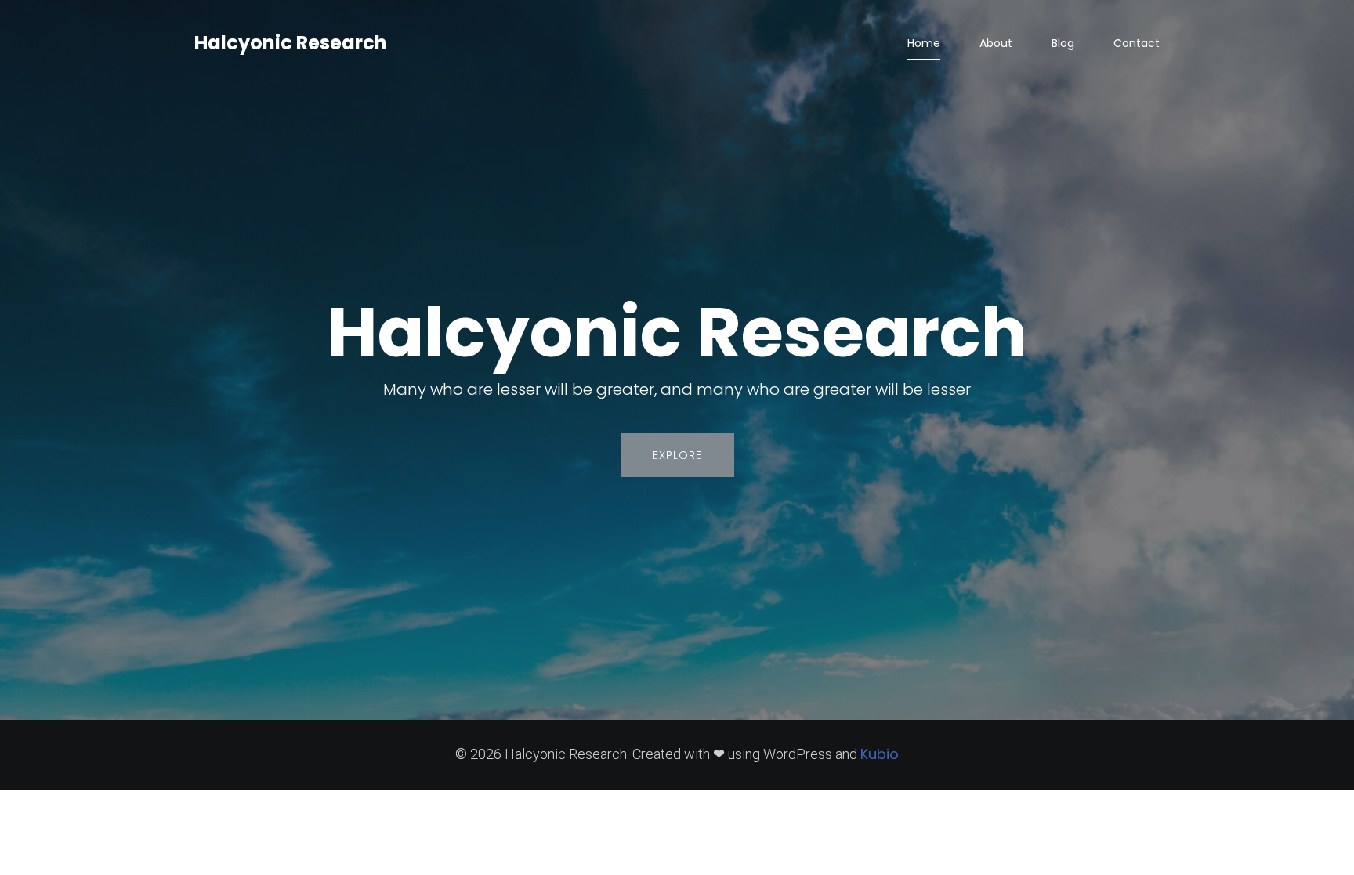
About (995, 43)
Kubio (879, 754)
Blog (1063, 43)
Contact (1136, 43)
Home (923, 43)
